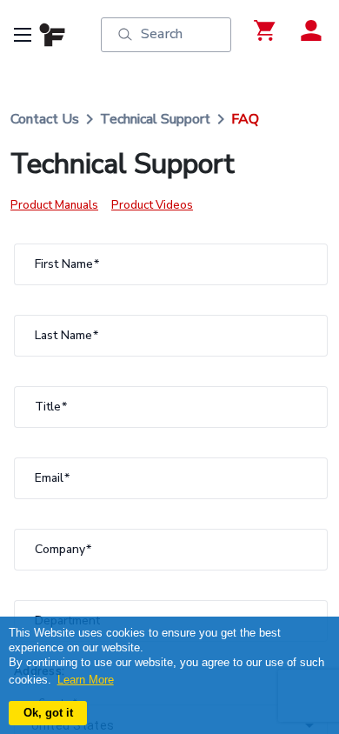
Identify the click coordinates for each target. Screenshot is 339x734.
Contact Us (44, 119)
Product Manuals (54, 205)
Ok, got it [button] (48, 712)
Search (162, 33)
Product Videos (152, 205)
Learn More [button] (85, 679)
